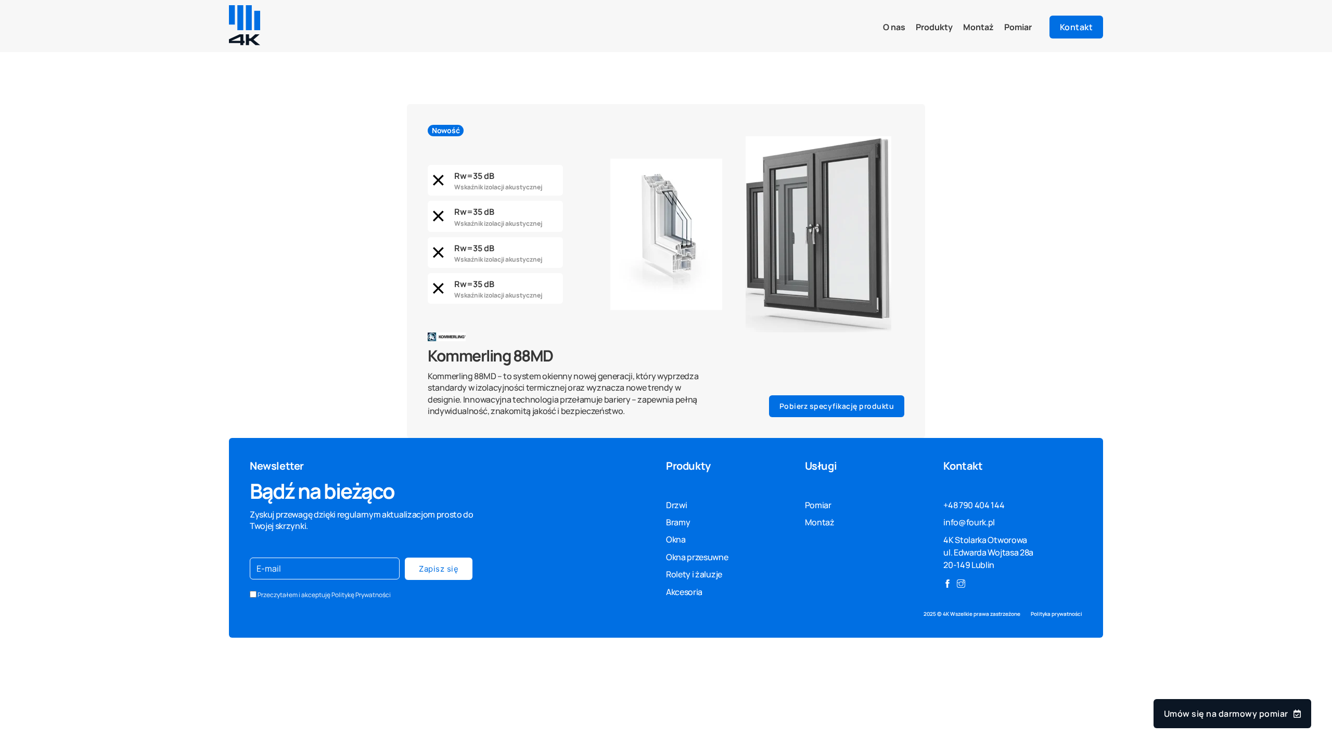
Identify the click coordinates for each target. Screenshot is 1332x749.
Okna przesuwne (697, 557)
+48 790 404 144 (973, 505)
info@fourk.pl (969, 522)
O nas (894, 27)
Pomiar (1018, 27)
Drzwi (676, 505)
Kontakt (1076, 27)
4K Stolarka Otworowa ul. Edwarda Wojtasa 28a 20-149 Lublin (988, 552)
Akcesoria (684, 592)
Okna (676, 539)
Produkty (934, 27)
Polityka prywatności (1056, 614)
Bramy (678, 522)
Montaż (978, 27)
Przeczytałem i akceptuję (324, 594)
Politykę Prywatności (361, 594)
